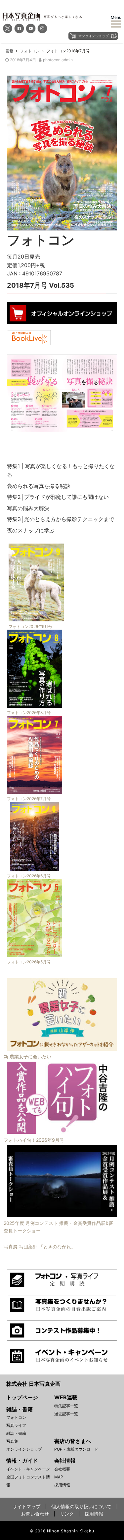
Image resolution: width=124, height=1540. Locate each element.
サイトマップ (26, 1506)
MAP (58, 1476)
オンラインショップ (24, 1449)
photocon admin (58, 59)
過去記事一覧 (66, 1413)
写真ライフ (16, 1425)
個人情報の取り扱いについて (81, 1506)
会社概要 (62, 1469)
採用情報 (62, 1484)
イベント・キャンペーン (28, 1469)
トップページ (22, 1397)
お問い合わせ (35, 1513)
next (107, 392)
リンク (67, 1513)
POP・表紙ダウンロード (76, 1449)
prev (16, 392)
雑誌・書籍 (16, 1433)
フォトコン (16, 1417)
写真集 (12, 1441)
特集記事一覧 (66, 1405)
